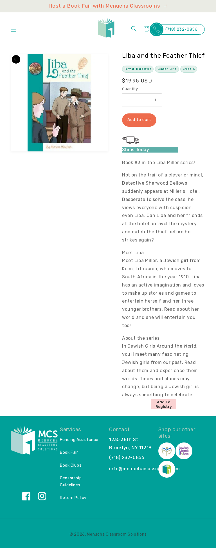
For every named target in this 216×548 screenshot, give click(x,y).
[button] (13, 29)
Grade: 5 (189, 69)
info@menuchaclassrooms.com (144, 468)
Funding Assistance (79, 439)
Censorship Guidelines (71, 481)
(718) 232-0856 (181, 29)
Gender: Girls (167, 69)
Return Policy (73, 497)
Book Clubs (70, 465)
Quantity (130, 89)
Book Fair (69, 452)
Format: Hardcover (138, 69)
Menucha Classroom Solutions (117, 534)
